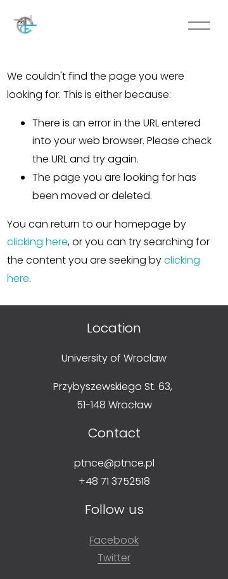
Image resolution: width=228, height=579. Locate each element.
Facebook (114, 540)
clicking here (37, 242)
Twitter (114, 558)
